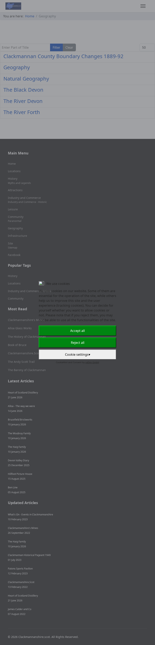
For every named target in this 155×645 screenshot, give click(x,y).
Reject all (77, 342)
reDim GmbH (92, 362)
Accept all (77, 330)
